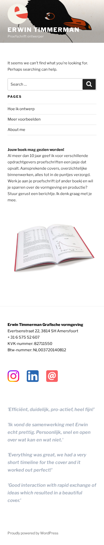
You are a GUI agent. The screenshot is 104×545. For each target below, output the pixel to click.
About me (16, 129)
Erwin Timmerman (44, 29)
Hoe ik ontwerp (21, 109)
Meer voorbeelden (24, 119)
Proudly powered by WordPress (33, 533)
